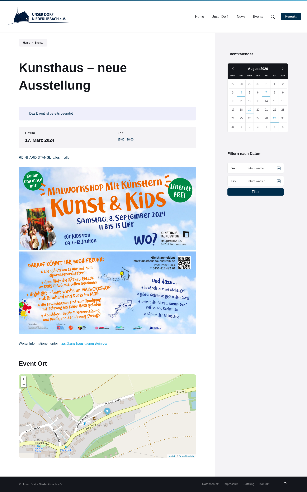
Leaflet (171, 456)
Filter (255, 192)
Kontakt (291, 16)
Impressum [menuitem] (231, 484)
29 (274, 118)
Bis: (233, 181)
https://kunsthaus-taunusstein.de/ (83, 343)
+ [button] (24, 379)
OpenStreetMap (187, 456)
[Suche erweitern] (273, 17)
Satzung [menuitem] (249, 484)
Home (26, 42)
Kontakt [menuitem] (264, 484)
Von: (234, 168)
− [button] (24, 384)
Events (39, 42)
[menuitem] (199, 17)
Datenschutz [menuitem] (210, 484)
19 (249, 109)
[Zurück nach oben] (285, 484)
